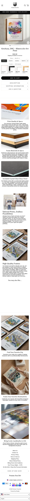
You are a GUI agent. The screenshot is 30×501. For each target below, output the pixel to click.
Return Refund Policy (15, 461)
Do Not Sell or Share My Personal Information (15, 467)
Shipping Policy (15, 459)
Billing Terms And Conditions (15, 463)
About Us (15, 450)
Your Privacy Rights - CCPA (15, 465)
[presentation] (27, 60)
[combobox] (15, 494)
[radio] (4, 60)
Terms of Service (15, 456)
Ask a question (15, 89)
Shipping (10, 55)
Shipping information (15, 86)
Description (15, 83)
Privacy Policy (15, 454)
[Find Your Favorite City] (15, 333)
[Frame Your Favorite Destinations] (15, 377)
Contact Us (15, 452)
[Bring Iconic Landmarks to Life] (15, 421)
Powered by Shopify (15, 491)
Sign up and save (15, 471)
